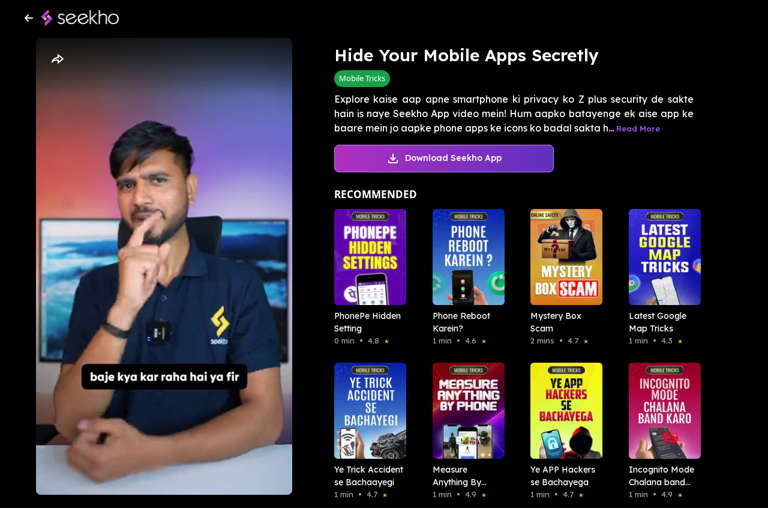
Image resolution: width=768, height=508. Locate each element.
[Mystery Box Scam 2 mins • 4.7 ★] (562, 257)
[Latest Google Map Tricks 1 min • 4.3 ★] (661, 257)
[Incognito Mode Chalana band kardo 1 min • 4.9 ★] (661, 411)
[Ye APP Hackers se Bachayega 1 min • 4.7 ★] (562, 411)
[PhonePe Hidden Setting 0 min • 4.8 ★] (366, 257)
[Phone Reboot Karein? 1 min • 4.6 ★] (465, 257)
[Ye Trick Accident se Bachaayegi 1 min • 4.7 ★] (366, 411)
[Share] (57, 59)
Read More (638, 128)
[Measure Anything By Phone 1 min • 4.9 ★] (465, 411)
